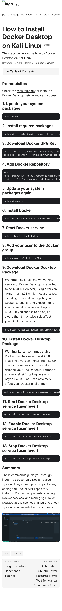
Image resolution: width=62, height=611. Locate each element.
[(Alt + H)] (8, 5)
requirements (26, 90)
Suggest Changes (44, 62)
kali (6, 553)
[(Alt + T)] (17, 5)
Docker (17, 553)
